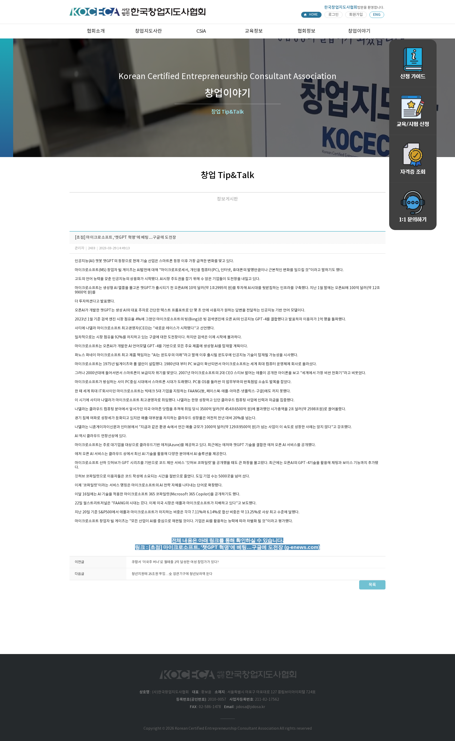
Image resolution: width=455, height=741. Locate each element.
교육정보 (254, 31)
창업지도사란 (148, 31)
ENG (376, 14)
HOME (313, 14)
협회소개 (96, 31)
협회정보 (306, 31)
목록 (372, 585)
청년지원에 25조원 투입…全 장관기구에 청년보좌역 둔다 (172, 574)
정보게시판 (227, 199)
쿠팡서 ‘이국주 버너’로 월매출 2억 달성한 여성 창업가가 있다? (175, 562)
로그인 (333, 15)
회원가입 (356, 15)
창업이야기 (359, 31)
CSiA (201, 31)
